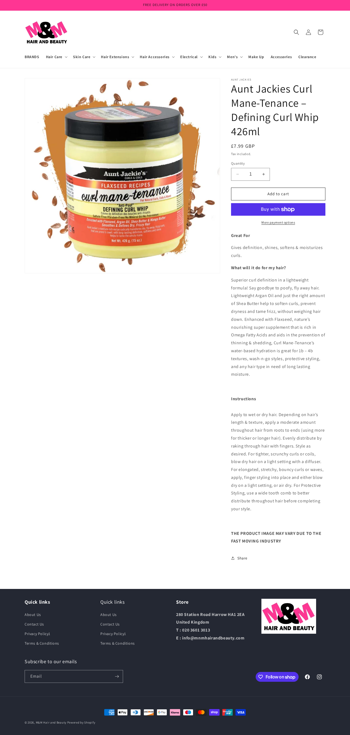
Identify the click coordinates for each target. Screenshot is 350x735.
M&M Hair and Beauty (51, 722)
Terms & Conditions (42, 643)
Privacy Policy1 (37, 633)
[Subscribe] (117, 676)
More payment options (278, 222)
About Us (33, 614)
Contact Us (34, 624)
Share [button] (242, 558)
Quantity (238, 163)
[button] (56, 57)
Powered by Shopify (81, 722)
